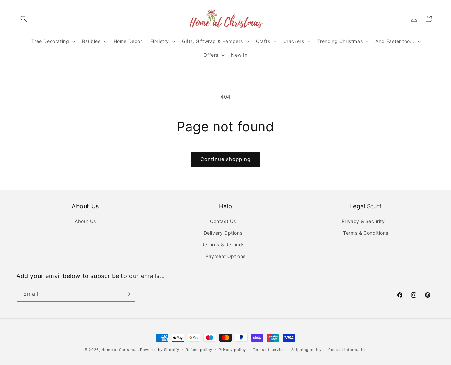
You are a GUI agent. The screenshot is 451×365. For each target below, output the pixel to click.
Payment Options (225, 256)
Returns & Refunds (223, 245)
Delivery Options (223, 233)
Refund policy (199, 349)
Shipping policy (306, 349)
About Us (85, 221)
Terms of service (269, 349)
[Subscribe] (128, 294)
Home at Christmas (120, 350)
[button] (24, 19)
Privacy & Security (363, 221)
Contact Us (223, 221)
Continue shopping (225, 159)
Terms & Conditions (365, 233)
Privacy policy (232, 349)
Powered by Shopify (159, 350)
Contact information (347, 349)
